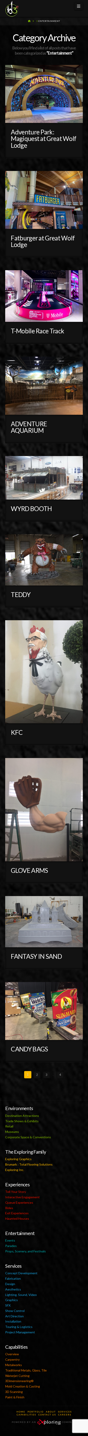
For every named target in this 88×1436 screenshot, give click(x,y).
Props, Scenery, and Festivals (25, 1251)
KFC (17, 732)
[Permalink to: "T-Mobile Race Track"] (44, 296)
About (51, 1411)
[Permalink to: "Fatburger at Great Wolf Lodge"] (44, 200)
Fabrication (13, 1278)
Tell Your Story (15, 1192)
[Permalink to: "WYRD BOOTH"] (44, 478)
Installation (13, 1321)
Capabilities (26, 1414)
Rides (9, 1208)
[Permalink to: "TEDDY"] (44, 559)
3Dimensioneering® (19, 1381)
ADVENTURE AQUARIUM (29, 427)
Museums (12, 1132)
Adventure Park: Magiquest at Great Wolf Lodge (43, 138)
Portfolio (36, 1411)
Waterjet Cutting (17, 1376)
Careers (64, 1414)
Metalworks (13, 1365)
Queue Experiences (19, 1202)
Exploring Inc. (14, 1170)
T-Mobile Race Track (37, 331)
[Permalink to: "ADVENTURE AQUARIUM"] (44, 386)
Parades (11, 1246)
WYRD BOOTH (31, 508)
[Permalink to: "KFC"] (44, 671)
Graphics (11, 1300)
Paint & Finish (14, 1397)
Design (10, 1284)
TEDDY (20, 594)
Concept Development (21, 1273)
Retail (9, 1126)
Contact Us (47, 1414)
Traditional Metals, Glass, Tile (26, 1370)
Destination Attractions (22, 1116)
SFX (8, 1305)
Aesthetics (13, 1289)
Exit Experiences (17, 1213)
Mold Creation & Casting (22, 1386)
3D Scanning (14, 1392)
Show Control (15, 1311)
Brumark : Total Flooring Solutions (29, 1164)
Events (10, 1240)
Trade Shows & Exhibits (22, 1121)
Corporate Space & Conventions (28, 1137)
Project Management (20, 1332)
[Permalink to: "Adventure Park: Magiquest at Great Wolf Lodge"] (44, 94)
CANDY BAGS (29, 1049)
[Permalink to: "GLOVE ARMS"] (44, 809)
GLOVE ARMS (29, 870)
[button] (78, 6)
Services (65, 1411)
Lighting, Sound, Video (21, 1295)
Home (20, 1411)
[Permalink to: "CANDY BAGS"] (44, 1011)
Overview (12, 1354)
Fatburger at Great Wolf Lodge (43, 241)
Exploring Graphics (18, 1159)
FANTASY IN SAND (36, 956)
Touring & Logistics (18, 1327)
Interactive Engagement (22, 1197)
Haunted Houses (17, 1218)
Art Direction (14, 1316)
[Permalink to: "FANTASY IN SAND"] (44, 921)
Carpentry (12, 1359)
